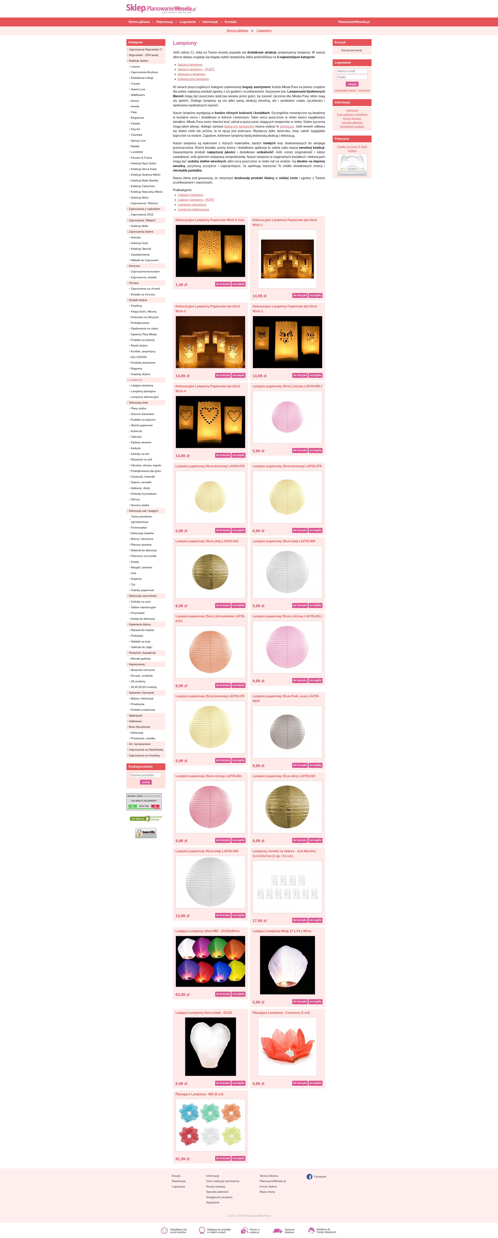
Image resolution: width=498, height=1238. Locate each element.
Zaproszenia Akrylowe (144, 72)
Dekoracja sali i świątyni (143, 510)
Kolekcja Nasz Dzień (143, 163)
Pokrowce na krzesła (143, 555)
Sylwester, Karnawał (141, 692)
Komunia (134, 265)
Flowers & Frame (141, 157)
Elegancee (137, 117)
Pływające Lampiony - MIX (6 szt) (199, 1094)
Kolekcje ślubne (138, 60)
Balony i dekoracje (142, 698)
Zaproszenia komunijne (145, 271)
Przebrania (137, 704)
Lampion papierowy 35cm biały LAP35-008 (284, 541)
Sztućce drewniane (142, 414)
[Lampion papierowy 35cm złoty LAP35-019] (288, 806)
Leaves (135, 66)
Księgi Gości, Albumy (144, 311)
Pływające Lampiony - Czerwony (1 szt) (281, 1012)
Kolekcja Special (141, 248)
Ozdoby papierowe (142, 590)
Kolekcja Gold (139, 243)
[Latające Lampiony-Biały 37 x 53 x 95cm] (287, 965)
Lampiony (135, 379)
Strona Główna (269, 1175)
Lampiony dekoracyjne (145, 396)
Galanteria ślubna (140, 624)
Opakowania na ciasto (144, 328)
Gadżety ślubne (140, 374)
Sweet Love (138, 89)
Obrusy (135, 499)
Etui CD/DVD (139, 357)
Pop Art (135, 129)
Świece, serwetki (141, 482)
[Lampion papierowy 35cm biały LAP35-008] (288, 572)
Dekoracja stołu (138, 402)
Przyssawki (138, 612)
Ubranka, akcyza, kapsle (146, 465)
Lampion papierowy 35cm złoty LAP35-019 (284, 776)
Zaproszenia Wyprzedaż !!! (145, 49)
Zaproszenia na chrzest (145, 288)
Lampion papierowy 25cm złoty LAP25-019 (206, 541)
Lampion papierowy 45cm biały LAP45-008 (206, 851)
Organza (136, 578)
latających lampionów (239, 126)
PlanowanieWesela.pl (273, 1181)
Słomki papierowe (142, 425)
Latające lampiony (142, 385)
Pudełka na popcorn (143, 419)
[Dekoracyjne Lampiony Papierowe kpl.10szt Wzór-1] (287, 258)
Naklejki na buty (140, 641)
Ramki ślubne (139, 345)
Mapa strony (267, 1191)
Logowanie (178, 1186)
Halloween (135, 721)
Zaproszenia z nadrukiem (144, 208)
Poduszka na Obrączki (145, 317)
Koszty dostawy (352, 118)
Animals (136, 237)
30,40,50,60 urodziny (144, 687)
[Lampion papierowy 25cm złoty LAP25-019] (210, 572)
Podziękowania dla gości (146, 470)
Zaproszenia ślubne (141, 231)
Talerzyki (136, 436)
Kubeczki (136, 431)
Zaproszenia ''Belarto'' (142, 220)
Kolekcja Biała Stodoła (144, 180)
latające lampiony (190, 64)
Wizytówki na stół (141, 459)
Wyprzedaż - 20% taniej (143, 55)
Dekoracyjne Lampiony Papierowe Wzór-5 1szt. (210, 220)
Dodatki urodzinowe (143, 709)
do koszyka (223, 284)
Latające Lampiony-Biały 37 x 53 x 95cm (282, 931)
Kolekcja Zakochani (143, 186)
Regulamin (212, 1202)
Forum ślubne (268, 1186)
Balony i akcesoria (142, 538)
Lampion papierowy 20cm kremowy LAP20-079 (210, 466)
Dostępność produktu (352, 126)
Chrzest (134, 282)
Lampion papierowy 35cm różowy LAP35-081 (208, 776)
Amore (135, 100)
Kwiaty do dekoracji (143, 618)
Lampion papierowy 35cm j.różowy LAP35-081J (287, 616)
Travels (135, 83)
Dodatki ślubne (138, 300)
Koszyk (176, 1175)
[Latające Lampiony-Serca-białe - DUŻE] (210, 1046)
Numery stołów (140, 505)
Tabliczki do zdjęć (141, 647)
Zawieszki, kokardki (143, 476)
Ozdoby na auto (141, 601)
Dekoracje (137, 732)
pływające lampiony (191, 74)
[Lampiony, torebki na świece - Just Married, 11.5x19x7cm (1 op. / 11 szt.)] (288, 886)
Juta (133, 573)
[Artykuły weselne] (161, 8)
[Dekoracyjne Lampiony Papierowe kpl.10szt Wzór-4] (210, 421)
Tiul (133, 584)
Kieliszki (136, 448)
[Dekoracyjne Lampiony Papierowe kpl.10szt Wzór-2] (210, 341)
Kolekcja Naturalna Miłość (147, 191)
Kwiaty (135, 561)
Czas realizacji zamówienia (352, 114)
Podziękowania (140, 322)
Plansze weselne (141, 544)
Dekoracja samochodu (143, 595)
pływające (287, 126)
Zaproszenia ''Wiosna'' (145, 203)
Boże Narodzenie (139, 726)
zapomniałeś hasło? (345, 90)
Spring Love (138, 140)
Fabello (135, 123)
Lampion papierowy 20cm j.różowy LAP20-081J (287, 386)
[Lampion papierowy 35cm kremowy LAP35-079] (210, 727)
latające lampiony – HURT (196, 69)
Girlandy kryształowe (143, 493)
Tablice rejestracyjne (143, 607)
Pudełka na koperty (143, 339)
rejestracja (364, 90)
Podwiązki (137, 635)
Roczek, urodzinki (142, 675)
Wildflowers (138, 94)
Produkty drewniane (143, 362)
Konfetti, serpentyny (143, 351)
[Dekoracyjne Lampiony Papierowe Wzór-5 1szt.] (210, 250)
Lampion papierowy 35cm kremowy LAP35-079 (210, 696)
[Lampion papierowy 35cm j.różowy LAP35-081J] (288, 647)
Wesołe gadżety (141, 658)
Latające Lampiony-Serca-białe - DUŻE (203, 1012)
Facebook (319, 1176)
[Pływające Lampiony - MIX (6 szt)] (210, 1124)
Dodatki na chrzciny (143, 294)
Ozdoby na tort (140, 453)
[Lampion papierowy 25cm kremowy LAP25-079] (288, 496)
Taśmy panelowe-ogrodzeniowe (142, 519)
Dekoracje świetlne (142, 533)
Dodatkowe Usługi (142, 77)
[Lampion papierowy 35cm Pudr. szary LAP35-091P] (288, 731)
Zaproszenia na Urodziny (144, 755)
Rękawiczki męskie (142, 630)
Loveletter (137, 151)
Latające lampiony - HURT (196, 199)
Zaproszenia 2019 (142, 214)
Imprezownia (137, 664)
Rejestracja (179, 1181)
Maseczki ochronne (143, 669)
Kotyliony (136, 305)
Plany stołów (138, 408)
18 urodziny (138, 681)
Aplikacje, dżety (140, 488)
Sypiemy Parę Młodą (143, 334)
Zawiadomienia (140, 254)
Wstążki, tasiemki (141, 567)
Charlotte (136, 134)
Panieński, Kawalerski (142, 652)
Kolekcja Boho (139, 197)
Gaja (134, 112)
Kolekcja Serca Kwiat (144, 169)
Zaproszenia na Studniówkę (146, 749)
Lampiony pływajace (143, 391)
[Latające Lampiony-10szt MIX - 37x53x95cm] (210, 961)
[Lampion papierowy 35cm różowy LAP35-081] (210, 806)
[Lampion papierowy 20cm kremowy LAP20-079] (210, 496)
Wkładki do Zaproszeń (144, 260)
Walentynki (135, 715)
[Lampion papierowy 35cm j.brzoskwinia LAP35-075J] (210, 652)
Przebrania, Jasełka (143, 738)
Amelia (135, 106)
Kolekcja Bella (139, 225)
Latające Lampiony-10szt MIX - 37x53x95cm (207, 931)
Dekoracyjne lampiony (193, 79)
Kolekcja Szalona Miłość (145, 174)
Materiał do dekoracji (144, 550)
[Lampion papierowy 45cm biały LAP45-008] (210, 882)
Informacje (352, 110)
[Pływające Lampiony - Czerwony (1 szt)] (287, 1046)
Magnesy (136, 368)
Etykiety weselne (141, 442)
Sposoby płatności (352, 122)
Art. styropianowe (139, 743)
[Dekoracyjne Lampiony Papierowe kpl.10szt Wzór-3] (288, 341)
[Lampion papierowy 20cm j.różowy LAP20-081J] (288, 416)
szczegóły (238, 284)
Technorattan (139, 527)
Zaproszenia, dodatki (144, 277)
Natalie (135, 146)
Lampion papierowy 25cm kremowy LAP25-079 (287, 466)
